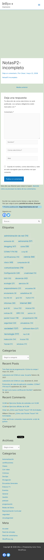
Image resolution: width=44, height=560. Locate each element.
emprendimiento (12, 288)
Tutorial (8, 344)
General (5, 494)
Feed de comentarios (10, 535)
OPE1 (20, 313)
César (4, 410)
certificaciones (11, 257)
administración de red (16, 236)
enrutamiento (10, 293)
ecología (9, 283)
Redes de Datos (8, 507)
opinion (31, 313)
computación (23, 262)
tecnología (11, 334)
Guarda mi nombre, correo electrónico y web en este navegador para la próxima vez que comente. (22, 169)
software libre (30, 328)
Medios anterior (22, 87)
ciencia (29, 257)
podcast (5, 501)
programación (30, 318)
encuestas (30, 288)
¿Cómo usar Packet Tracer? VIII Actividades (25, 410)
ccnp (24, 252)
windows (22, 344)
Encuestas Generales (10, 483)
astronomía (25, 241)
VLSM (4, 403)
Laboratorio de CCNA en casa (13, 381)
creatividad (30, 273)
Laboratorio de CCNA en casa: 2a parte (16, 375)
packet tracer (11, 318)
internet (25, 303)
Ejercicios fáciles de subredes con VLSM (24, 403)
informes (9, 303)
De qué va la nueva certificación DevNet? (17, 390)
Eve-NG (8, 298)
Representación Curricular (11, 511)
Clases (4, 466)
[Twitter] (8, 215)
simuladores (26, 323)
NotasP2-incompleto (9, 77)
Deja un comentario (9, 73)
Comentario (9, 112)
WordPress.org (7, 539)
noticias (8, 313)
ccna (25, 246)
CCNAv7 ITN (10, 252)
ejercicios (23, 283)
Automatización (8, 459)
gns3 (19, 298)
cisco (8, 262)
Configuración (12, 273)
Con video (6, 469)
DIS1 (7, 278)
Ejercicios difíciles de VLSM (19, 406)
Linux (17, 308)
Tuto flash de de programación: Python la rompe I (20, 369)
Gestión (5, 497)
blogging (10, 246)
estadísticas (26, 293)
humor (30, 298)
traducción (10, 339)
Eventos (5, 490)
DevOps (5, 476)
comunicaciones (13, 268)
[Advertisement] (22, 33)
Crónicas (5, 473)
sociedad (11, 328)
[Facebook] (4, 215)
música (30, 308)
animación (9, 241)
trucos (24, 339)
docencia (21, 278)
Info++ (7, 3)
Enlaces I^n (6, 487)
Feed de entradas (8, 532)
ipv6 (7, 308)
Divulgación (6, 480)
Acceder (5, 529)
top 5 (26, 334)
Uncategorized (7, 518)
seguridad (10, 323)
